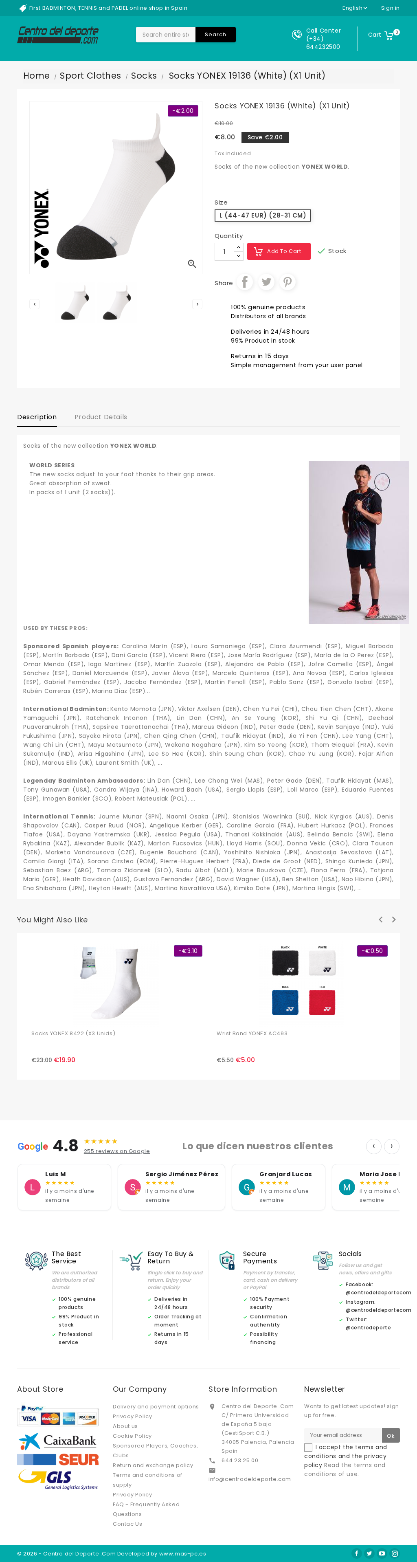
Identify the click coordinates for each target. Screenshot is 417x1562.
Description (37, 417)
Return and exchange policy (153, 1465)
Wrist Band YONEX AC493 (252, 1033)
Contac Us (127, 1524)
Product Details (101, 417)
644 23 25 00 (240, 1460)
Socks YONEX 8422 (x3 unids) (73, 1033)
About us (125, 1426)
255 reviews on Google (117, 1151)
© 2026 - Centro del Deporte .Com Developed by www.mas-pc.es (111, 1554)
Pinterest (287, 282)
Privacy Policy (132, 1416)
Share (245, 282)
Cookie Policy (132, 1436)
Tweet (266, 282)
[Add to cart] (38, 1016)
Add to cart (284, 251)
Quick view (57, 1016)
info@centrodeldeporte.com (249, 1479)
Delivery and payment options (156, 1406)
